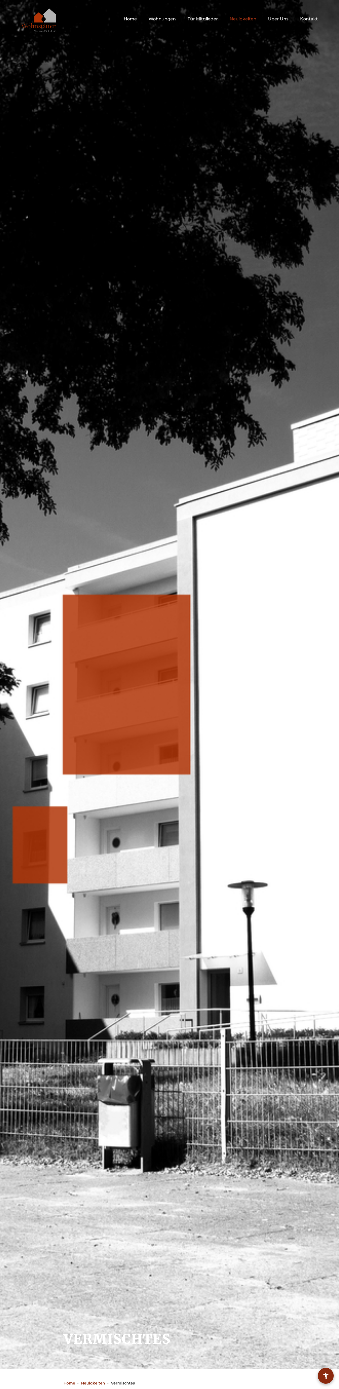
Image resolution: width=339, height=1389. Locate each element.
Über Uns (278, 18)
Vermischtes (123, 1383)
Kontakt (309, 18)
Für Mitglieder (203, 18)
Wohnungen (162, 18)
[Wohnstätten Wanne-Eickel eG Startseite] (39, 20)
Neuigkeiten (243, 18)
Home (130, 18)
